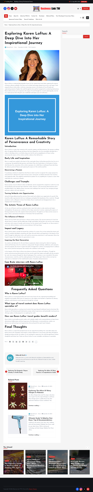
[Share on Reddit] (26, 341)
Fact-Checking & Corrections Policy (65, 16)
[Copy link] (36, 341)
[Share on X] (13, 341)
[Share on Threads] (33, 341)
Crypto (50, 458)
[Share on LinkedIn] (16, 341)
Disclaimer (41, 16)
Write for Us (39, 19)
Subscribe (85, 8)
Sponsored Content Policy (15, 19)
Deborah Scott (10, 47)
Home (10, 16)
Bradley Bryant (10, 470)
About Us (16, 16)
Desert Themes (33, 489)
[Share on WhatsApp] (19, 341)
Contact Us (34, 16)
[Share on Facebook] (10, 341)
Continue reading (34, 405)
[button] (87, 448)
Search (64, 31)
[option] (13, 462)
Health (6, 456)
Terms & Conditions (29, 19)
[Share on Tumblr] (29, 341)
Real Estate (30, 456)
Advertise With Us (25, 16)
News (15, 47)
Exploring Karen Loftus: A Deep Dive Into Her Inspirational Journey (25, 24)
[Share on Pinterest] (23, 341)
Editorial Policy (50, 16)
